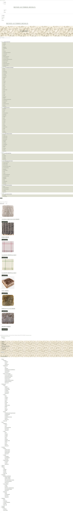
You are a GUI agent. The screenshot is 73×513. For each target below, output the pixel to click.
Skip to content (2, 0)
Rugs (3, 422)
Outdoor (3, 498)
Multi (6, 410)
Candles (3, 507)
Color (4, 394)
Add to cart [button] (4, 222)
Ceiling (4, 455)
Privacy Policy (3, 336)
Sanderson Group (8, 416)
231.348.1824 (4, 356)
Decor (3, 359)
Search (1, 37)
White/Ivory (7, 405)
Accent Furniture (6, 502)
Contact (5, 2)
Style (4, 385)
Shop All (6, 382)
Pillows (3, 466)
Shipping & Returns (7, 336)
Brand (4, 411)
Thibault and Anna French (10, 413)
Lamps (4, 448)
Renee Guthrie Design (25, 7)
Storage (4, 360)
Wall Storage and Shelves (10, 369)
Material (5, 423)
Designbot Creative (28, 335)
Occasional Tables (8, 489)
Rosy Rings (5, 510)
